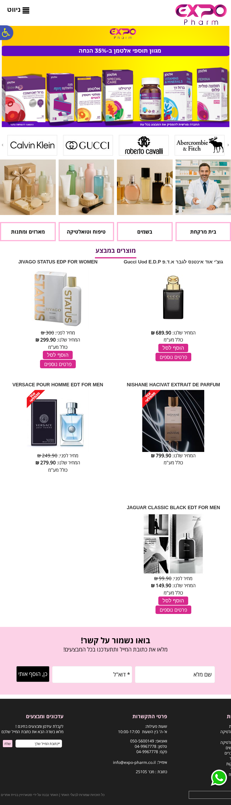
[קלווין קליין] (32, 154)
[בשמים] (145, 213)
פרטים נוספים (173, 357)
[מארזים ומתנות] (28, 213)
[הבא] (2, 145)
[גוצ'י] (88, 154)
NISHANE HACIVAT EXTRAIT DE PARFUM (173, 384)
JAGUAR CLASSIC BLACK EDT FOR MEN (173, 507)
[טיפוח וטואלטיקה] (86, 213)
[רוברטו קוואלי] (144, 154)
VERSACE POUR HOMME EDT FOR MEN (57, 384)
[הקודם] (229, 145)
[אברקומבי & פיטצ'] (200, 154)
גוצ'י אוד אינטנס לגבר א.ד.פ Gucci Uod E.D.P (173, 262)
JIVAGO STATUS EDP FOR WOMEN (57, 262)
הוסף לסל (173, 348)
